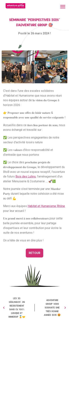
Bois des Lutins (25, 176)
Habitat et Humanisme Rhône (46, 206)
